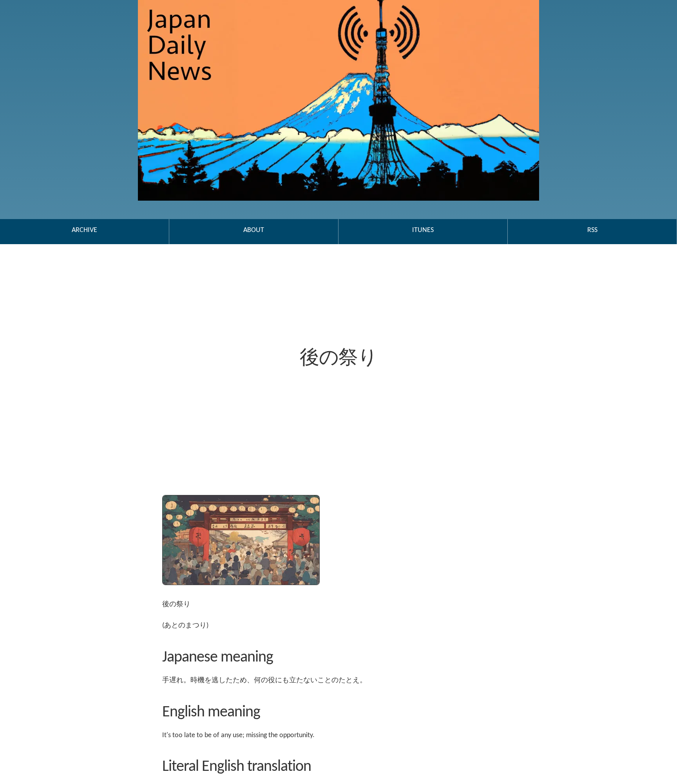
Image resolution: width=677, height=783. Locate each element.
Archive (84, 230)
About (253, 230)
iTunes (423, 230)
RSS (592, 230)
